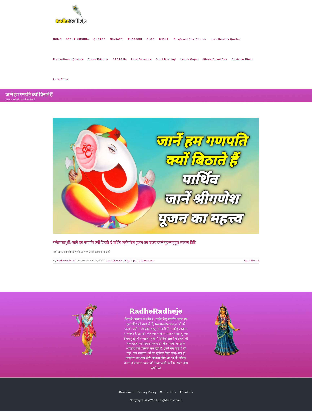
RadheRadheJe (66, 260)
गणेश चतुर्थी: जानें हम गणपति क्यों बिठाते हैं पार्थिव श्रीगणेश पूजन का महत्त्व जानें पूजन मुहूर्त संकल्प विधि (124, 242)
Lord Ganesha (114, 260)
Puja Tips (130, 260)
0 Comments (146, 260)
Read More (250, 260)
